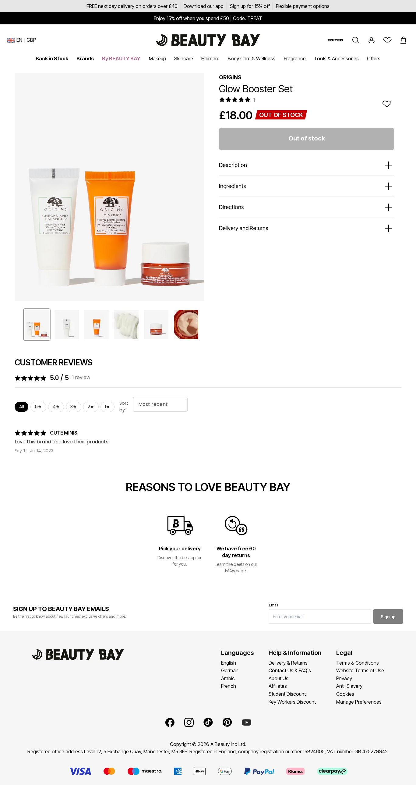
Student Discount (287, 694)
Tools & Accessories (336, 58)
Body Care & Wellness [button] (251, 58)
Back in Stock (52, 58)
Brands (85, 58)
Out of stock (306, 138)
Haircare (210, 58)
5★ (38, 406)
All (21, 406)
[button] (355, 40)
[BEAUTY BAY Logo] (208, 40)
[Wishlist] (387, 40)
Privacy (344, 678)
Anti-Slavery (349, 686)
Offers (373, 58)
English (228, 663)
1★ (107, 406)
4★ (56, 406)
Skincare (183, 58)
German (229, 670)
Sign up (388, 616)
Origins (230, 77)
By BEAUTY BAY (121, 58)
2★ (91, 406)
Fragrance (295, 58)
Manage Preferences (359, 702)
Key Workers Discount (292, 702)
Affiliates (278, 686)
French (228, 686)
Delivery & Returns (288, 663)
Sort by (123, 406)
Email (273, 605)
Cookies (345, 694)
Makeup (157, 58)
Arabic (228, 678)
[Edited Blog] (335, 40)
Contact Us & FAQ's (290, 670)
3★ (73, 406)
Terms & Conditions (357, 663)
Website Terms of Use (360, 670)
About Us (278, 678)
